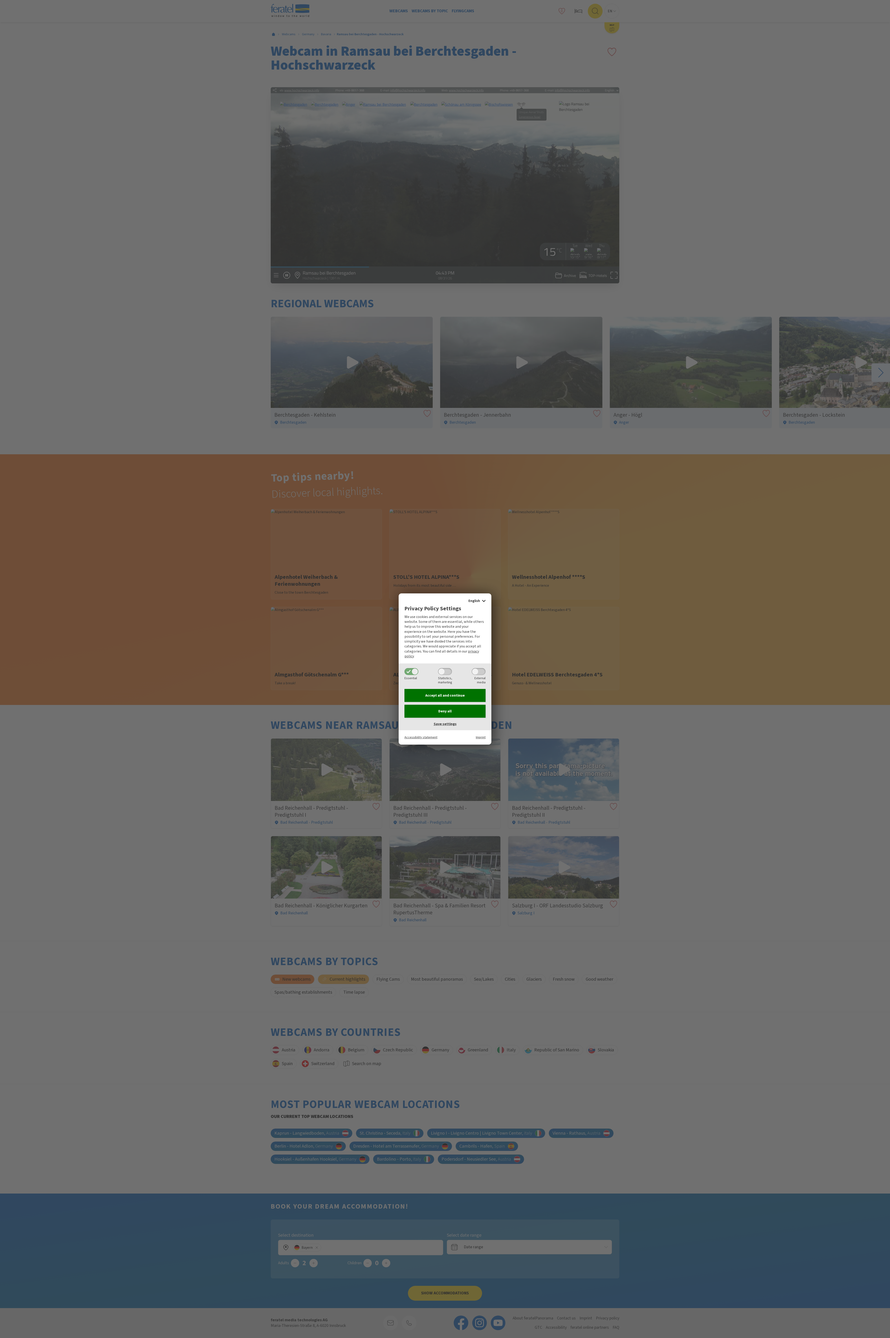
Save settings (445, 724)
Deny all (445, 711)
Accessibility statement (420, 737)
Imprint (481, 737)
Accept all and (445, 695)
